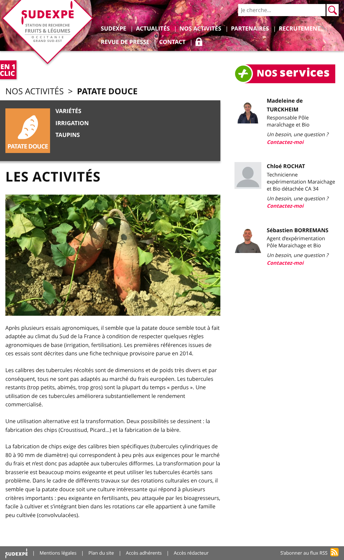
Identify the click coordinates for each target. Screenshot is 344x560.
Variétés (68, 111)
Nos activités (34, 91)
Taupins (67, 135)
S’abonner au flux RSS (304, 553)
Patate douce (107, 91)
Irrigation (72, 123)
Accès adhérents (144, 553)
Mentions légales (58, 553)
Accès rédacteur (191, 553)
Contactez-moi (285, 142)
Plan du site (101, 553)
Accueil (16, 553)
